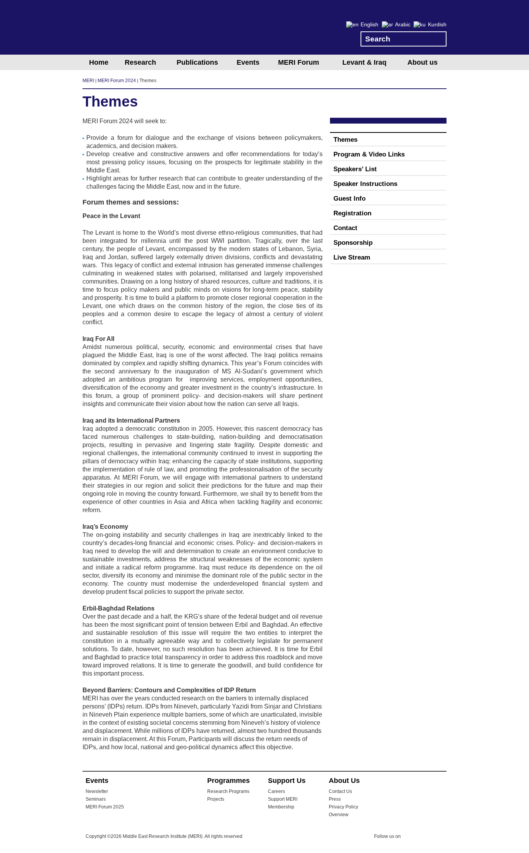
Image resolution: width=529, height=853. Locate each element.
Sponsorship (353, 242)
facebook (426, 837)
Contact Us (340, 791)
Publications (197, 62)
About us (422, 62)
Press (335, 799)
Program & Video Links (369, 154)
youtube (441, 837)
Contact (345, 228)
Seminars (96, 799)
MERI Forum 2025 (105, 807)
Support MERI (282, 799)
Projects (215, 799)
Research (140, 62)
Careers (276, 791)
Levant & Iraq (364, 62)
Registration (352, 213)
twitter (410, 837)
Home (98, 62)
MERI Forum (298, 62)
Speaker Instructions (365, 183)
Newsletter (97, 791)
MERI (113, 28)
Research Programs (228, 791)
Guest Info (349, 198)
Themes (345, 139)
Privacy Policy (343, 807)
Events (248, 62)
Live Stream (351, 257)
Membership (281, 807)
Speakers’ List (355, 169)
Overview (339, 814)
